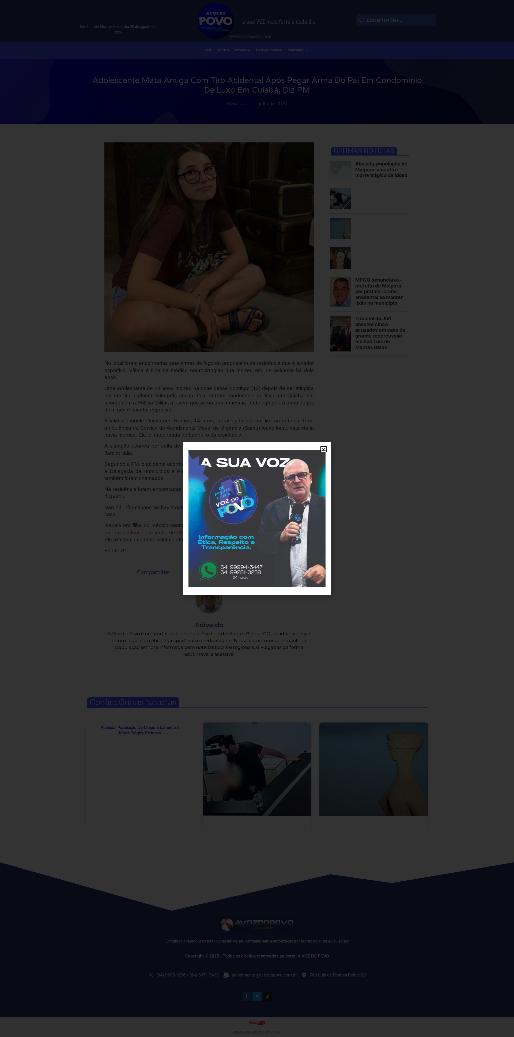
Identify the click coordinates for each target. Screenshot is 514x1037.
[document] (257, 518)
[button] (324, 449)
